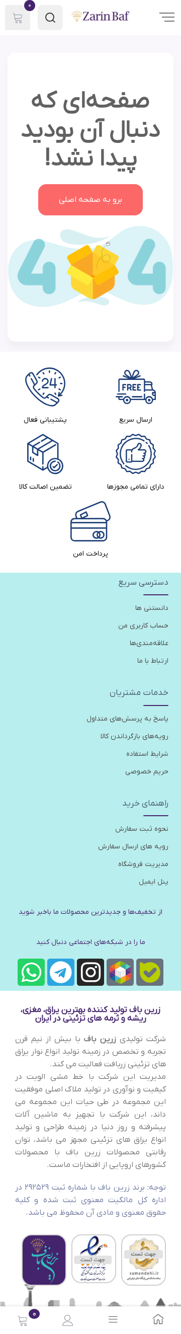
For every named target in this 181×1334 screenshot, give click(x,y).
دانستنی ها (151, 608)
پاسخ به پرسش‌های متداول (127, 719)
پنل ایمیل (153, 882)
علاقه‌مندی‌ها (149, 643)
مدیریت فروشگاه (143, 864)
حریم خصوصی (146, 771)
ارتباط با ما (152, 661)
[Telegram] (60, 972)
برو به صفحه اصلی (90, 200)
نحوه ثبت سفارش (141, 829)
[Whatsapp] (31, 972)
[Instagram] (90, 972)
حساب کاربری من (143, 626)
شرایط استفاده (147, 754)
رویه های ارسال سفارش (133, 846)
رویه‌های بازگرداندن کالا (134, 736)
